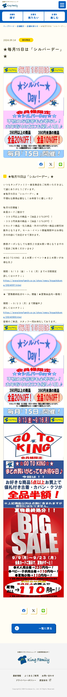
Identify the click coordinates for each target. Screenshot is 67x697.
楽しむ (54, 16)
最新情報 (17, 675)
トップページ (8, 26)
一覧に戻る (45, 628)
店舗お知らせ (32, 26)
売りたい (33, 16)
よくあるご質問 (31, 675)
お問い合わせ (48, 675)
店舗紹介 (20, 26)
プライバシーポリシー (26, 680)
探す (12, 16)
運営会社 (43, 680)
